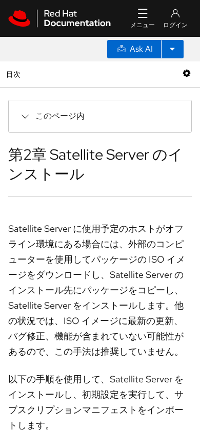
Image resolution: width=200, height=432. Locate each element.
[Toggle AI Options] (172, 49)
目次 (15, 74)
